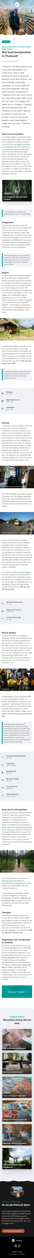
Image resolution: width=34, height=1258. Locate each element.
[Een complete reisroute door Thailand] (17, 190)
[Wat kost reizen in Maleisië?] (17, 1087)
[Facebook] (19, 1246)
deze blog (19, 548)
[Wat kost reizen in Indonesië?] (17, 1111)
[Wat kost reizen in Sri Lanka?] (17, 1135)
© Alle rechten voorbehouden (17, 1254)
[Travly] (17, 4)
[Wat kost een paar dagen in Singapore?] (17, 1158)
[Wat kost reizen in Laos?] (17, 1063)
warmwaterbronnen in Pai (22, 883)
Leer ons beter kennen (12, 1231)
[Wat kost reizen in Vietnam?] (17, 1039)
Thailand (6, 42)
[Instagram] (15, 1246)
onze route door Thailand (22, 572)
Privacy (20, 1252)
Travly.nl (19, 1240)
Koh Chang (5, 174)
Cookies (14, 1252)
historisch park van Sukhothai (12, 881)
